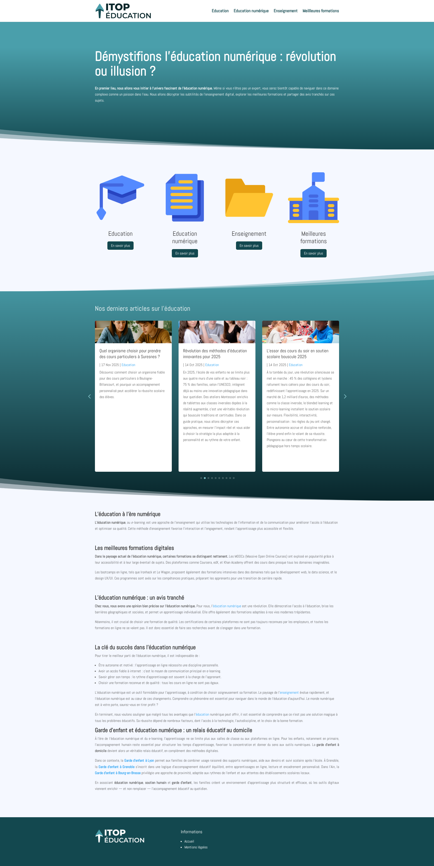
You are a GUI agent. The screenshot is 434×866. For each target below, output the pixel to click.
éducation (202, 714)
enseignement (289, 692)
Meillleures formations (321, 11)
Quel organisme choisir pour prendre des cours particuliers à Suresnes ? (130, 353)
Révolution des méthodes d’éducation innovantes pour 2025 (215, 353)
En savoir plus (120, 245)
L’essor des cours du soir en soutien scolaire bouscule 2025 (297, 353)
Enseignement (286, 11)
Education (220, 11)
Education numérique (251, 11)
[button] (344, 396)
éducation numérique (227, 606)
